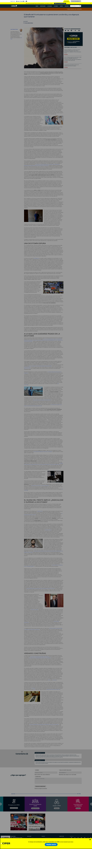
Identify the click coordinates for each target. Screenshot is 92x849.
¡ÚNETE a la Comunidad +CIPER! (60, 3)
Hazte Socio (66, 1)
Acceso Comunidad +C (75, 1)
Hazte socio (51, 844)
